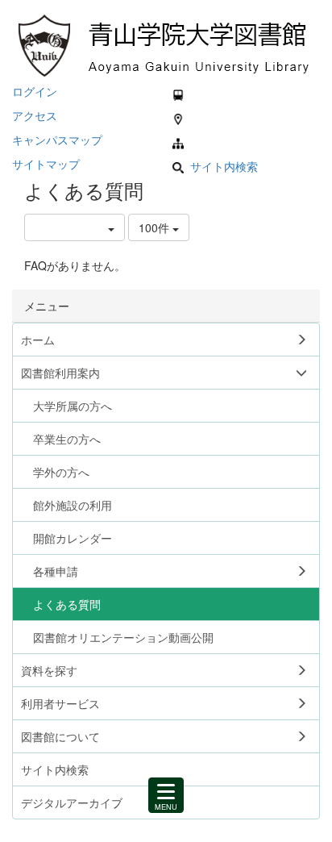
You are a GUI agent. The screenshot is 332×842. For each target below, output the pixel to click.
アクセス (34, 115)
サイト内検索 (224, 166)
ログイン (34, 91)
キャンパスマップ (57, 139)
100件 (155, 227)
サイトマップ (46, 164)
